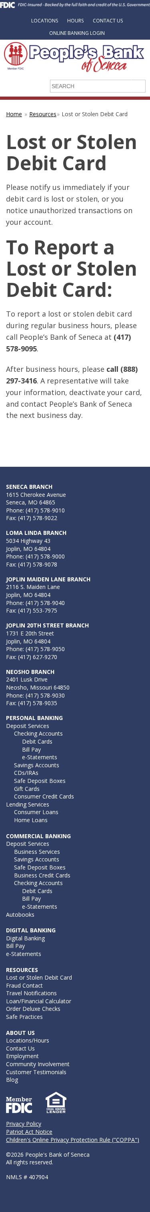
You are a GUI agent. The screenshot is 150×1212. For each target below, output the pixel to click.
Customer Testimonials (36, 1072)
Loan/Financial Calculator (38, 1001)
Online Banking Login (77, 33)
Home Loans (31, 820)
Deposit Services (27, 726)
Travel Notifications (31, 993)
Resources (42, 114)
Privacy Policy (23, 1123)
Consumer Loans (36, 812)
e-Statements (39, 757)
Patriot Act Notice (29, 1131)
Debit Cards (37, 741)
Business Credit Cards (42, 875)
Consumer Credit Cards (44, 796)
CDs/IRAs (26, 772)
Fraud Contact (24, 985)
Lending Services (27, 804)
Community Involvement (38, 1064)
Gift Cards (27, 789)
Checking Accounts (38, 733)
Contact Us (108, 20)
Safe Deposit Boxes (40, 780)
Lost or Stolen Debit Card (39, 977)
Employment (22, 1056)
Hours (75, 20)
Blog (12, 1079)
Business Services (37, 851)
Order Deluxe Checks (33, 1008)
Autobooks (20, 914)
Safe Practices (24, 1016)
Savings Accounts (36, 765)
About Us (20, 1033)
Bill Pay (31, 749)
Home (14, 114)
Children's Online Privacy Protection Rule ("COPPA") (72, 1139)
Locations (44, 20)
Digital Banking (25, 938)
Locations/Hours (27, 1040)
